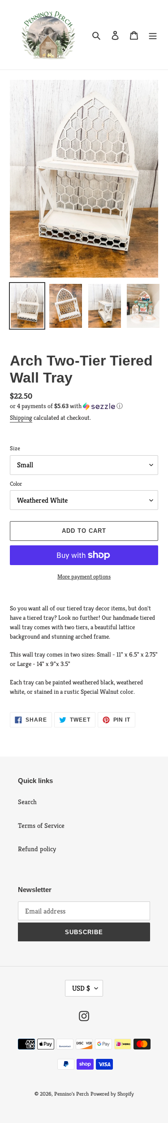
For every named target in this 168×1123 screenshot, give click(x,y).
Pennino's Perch (71, 1093)
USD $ (81, 988)
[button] (66, 406)
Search (27, 801)
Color (16, 484)
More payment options (84, 576)
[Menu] (152, 34)
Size (15, 448)
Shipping (21, 418)
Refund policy (37, 848)
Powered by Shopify (112, 1093)
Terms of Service (41, 825)
